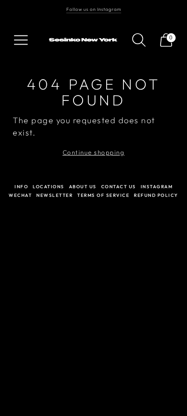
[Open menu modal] (21, 40)
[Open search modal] (139, 40)
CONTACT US (118, 187)
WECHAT (20, 195)
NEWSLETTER (54, 195)
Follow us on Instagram (93, 9)
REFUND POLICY (156, 195)
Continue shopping (94, 152)
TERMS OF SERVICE (103, 195)
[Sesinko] (84, 39)
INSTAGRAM (157, 187)
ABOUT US (83, 187)
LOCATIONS (48, 187)
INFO (21, 187)
